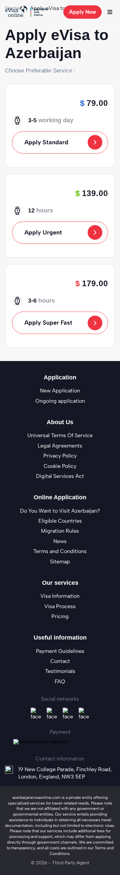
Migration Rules (60, 531)
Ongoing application (60, 401)
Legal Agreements (60, 446)
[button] (109, 12)
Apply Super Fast (48, 322)
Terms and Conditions (60, 551)
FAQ (60, 681)
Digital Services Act (60, 476)
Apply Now (82, 12)
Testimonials (60, 671)
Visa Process (60, 606)
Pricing (60, 616)
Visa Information (60, 596)
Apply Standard (46, 142)
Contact (60, 661)
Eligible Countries (60, 521)
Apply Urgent (43, 232)
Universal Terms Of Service (60, 435)
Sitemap (60, 561)
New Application (60, 390)
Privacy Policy (60, 456)
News (60, 541)
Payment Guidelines (60, 651)
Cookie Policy (60, 466)
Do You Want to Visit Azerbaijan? (60, 511)
